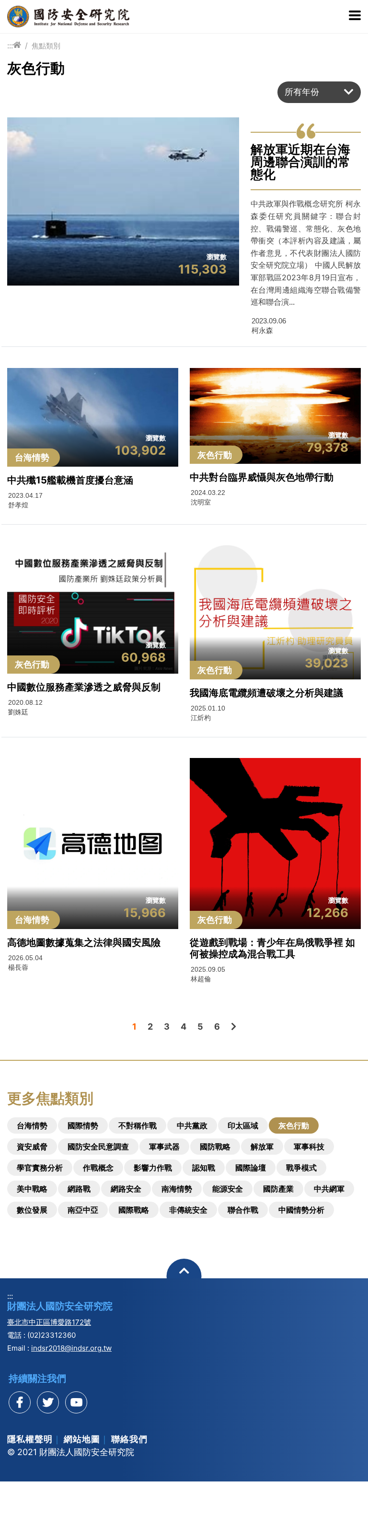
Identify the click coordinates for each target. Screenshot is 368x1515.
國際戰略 (133, 1210)
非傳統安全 (188, 1210)
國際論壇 (250, 1167)
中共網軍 (329, 1189)
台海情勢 (32, 1125)
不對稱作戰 (137, 1125)
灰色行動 (293, 1125)
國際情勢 (83, 1125)
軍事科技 (309, 1146)
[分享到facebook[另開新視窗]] (20, 1402)
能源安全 (227, 1189)
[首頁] (17, 45)
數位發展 (32, 1210)
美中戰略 (32, 1189)
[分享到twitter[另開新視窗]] (48, 1402)
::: (10, 45)
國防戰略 (215, 1146)
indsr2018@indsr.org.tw (71, 1348)
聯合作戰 (243, 1210)
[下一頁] (233, 1026)
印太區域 (243, 1125)
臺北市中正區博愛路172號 (49, 1322)
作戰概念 (98, 1167)
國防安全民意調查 (98, 1146)
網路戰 (79, 1189)
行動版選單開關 (355, 16)
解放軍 (262, 1146)
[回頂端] (184, 1276)
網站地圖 (82, 1439)
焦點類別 (46, 45)
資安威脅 (32, 1146)
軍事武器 (164, 1146)
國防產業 (278, 1189)
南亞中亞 (83, 1210)
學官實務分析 (40, 1167)
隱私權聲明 (30, 1439)
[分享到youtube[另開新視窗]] (76, 1402)
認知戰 (203, 1167)
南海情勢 (176, 1189)
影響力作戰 (153, 1167)
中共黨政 (192, 1125)
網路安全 (126, 1189)
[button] (319, 92)
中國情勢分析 (301, 1210)
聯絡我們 (129, 1439)
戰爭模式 (301, 1167)
